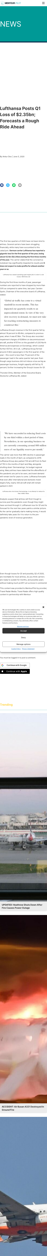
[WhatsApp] (14, 185)
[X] (8, 185)
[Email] (20, 185)
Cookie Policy (16, 649)
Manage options (23, 644)
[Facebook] (2, 185)
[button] (43, 607)
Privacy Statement (28, 649)
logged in (15, 657)
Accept (23, 631)
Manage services (23, 626)
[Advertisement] (23, 404)
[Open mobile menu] (43, 3)
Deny (23, 637)
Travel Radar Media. (8, 591)
